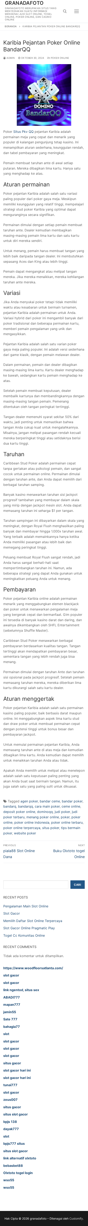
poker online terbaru (67, 822)
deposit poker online (19, 812)
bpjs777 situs (14, 1143)
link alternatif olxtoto (19, 1158)
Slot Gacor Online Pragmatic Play (29, 928)
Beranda (11, 26)
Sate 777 (10, 1019)
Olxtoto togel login (18, 1173)
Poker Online (59, 58)
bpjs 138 (10, 1122)
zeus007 (10, 1100)
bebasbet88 (13, 1166)
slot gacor (11, 975)
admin (10, 58)
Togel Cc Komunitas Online (24, 935)
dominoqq (45, 812)
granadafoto (24, 3)
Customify (76, 1218)
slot (6, 1034)
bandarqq (25, 806)
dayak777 (11, 1129)
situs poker (50, 828)
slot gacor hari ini (17, 1070)
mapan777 (11, 1004)
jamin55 (9, 1012)
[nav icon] (76, 11)
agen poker (29, 801)
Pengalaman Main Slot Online (25, 906)
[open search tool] (65, 11)
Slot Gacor (11, 913)
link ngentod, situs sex (21, 990)
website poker (25, 833)
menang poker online (42, 817)
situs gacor (12, 1063)
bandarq (9, 806)
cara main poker (47, 806)
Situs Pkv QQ (23, 132)
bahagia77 (11, 1027)
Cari (77, 884)
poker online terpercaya (21, 828)
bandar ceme (50, 801)
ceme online (71, 806)
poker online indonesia (31, 822)
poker (65, 817)
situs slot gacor (15, 1114)
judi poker (62, 812)
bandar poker (72, 801)
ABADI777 (11, 997)
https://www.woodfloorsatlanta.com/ (33, 968)
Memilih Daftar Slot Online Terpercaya (32, 921)
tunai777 (10, 1085)
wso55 (8, 1180)
